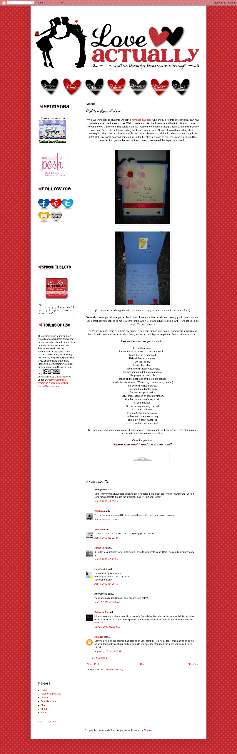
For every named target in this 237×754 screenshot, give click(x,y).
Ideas (43, 712)
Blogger (148, 730)
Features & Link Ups (51, 693)
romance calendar (141, 119)
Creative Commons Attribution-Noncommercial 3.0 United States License (53, 383)
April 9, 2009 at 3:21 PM (106, 559)
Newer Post (93, 664)
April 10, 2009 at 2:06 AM (107, 602)
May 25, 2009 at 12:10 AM (107, 627)
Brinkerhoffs (101, 612)
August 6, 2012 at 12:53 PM (108, 651)
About (44, 709)
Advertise (45, 697)
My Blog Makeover (54, 722)
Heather (98, 637)
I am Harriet (100, 569)
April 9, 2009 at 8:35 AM (106, 501)
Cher (57, 376)
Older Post (193, 664)
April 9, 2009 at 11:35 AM (106, 519)
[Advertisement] (53, 448)
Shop (43, 705)
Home (143, 664)
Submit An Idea (48, 701)
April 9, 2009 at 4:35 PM (106, 584)
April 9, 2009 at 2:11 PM (106, 538)
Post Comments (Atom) (111, 669)
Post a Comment (99, 658)
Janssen (99, 529)
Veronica (99, 511)
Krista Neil (100, 548)
